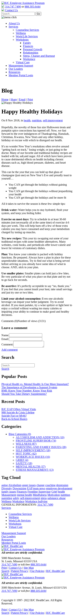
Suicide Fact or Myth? (14, 415)
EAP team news (36, 488)
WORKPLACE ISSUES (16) (33, 456)
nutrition (36, 120)
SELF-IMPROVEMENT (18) (33, 450)
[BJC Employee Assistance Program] (23, 3)
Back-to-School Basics (14, 418)
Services (13, 26)
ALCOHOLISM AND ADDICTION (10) (40, 437)
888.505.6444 (32, 6)
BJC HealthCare (55, 571)
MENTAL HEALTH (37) (30, 466)
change (40, 485)
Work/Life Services (27, 36)
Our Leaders (16, 68)
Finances (28, 46)
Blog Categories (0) (20, 434)
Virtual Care (23, 62)
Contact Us (15, 567)
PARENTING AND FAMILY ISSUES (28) (41, 447)
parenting (6, 498)
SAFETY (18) (24, 463)
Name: (5, 335)
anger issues (29, 485)
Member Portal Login (21, 75)
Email (22, 99)
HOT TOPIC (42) (26, 453)
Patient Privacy (19, 571)
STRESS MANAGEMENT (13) (35, 469)
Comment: (7, 344)
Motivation (53, 494)
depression (62, 485)
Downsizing (19, 488)
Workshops (22, 39)
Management (8, 494)
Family (27, 42)
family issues (8, 491)
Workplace (29, 59)
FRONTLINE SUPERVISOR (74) (36, 440)
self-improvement (53, 120)
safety (16, 498)
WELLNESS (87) (26, 443)
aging (4, 485)
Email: (5, 339)
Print (30, 99)
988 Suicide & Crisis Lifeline (17, 412)
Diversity (6, 488)
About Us (14, 23)
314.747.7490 (13, 6)
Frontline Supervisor (39, 491)
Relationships (30, 52)
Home (4, 99)
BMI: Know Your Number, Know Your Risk (26, 390)
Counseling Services (27, 29)
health (27, 120)
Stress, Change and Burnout (39, 55)
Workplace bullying (36, 501)
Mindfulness (40, 494)
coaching (50, 485)
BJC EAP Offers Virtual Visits (18, 409)
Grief (54, 491)
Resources (14, 72)
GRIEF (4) (22, 460)
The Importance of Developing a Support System (29, 387)
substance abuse (56, 498)
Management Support (21, 65)
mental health (24, 494)
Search (5, 571)
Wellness (21, 33)
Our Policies (37, 571)
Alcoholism (14, 485)
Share (13, 99)
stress (44, 498)
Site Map (29, 567)
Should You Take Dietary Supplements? (24, 393)
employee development (59, 488)
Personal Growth (32, 49)
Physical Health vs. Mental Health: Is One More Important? (35, 384)
